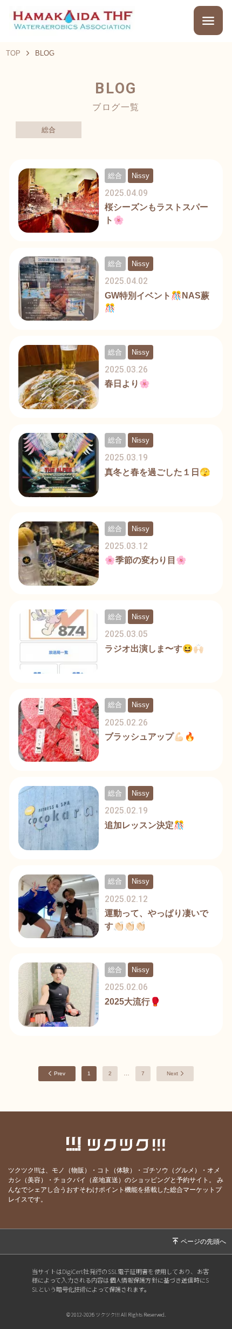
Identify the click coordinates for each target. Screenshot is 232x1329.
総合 (49, 130)
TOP (13, 53)
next (172, 1073)
